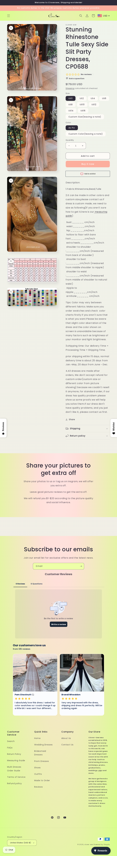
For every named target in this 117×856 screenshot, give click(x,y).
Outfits (38, 774)
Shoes (37, 767)
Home (37, 738)
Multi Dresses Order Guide (14, 768)
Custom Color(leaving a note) (85, 133)
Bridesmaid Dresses (40, 753)
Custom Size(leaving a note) (84, 116)
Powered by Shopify (102, 844)
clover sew (88, 844)
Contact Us (67, 744)
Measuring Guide (16, 760)
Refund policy (14, 783)
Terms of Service (16, 777)
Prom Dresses (41, 761)
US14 (70, 110)
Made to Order (42, 780)
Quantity (70, 140)
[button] (8, 16)
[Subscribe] (81, 566)
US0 (70, 98)
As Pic (71, 127)
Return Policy (14, 754)
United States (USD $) (20, 842)
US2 (82, 98)
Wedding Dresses (43, 744)
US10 (82, 104)
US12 (94, 104)
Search (11, 741)
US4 (93, 98)
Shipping (70, 88)
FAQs (9, 747)
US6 (104, 98)
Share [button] (72, 419)
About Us (66, 738)
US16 (83, 110)
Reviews (38, 786)
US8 (70, 104)
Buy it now (87, 164)
